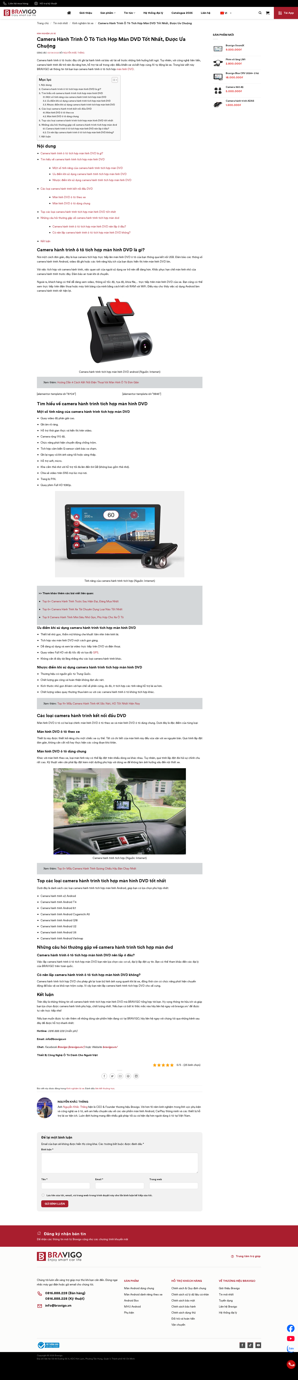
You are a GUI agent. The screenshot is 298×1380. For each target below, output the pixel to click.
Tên (44, 1179)
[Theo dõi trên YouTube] (258, 1345)
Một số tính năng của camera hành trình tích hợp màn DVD (76, 97)
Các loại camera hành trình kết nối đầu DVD (67, 108)
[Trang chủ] (69, 12)
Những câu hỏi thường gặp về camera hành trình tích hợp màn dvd (79, 125)
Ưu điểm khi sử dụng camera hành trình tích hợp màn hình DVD (79, 101)
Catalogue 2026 (182, 13)
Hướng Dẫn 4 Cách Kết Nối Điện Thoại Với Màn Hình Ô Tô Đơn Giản (98, 382)
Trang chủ (43, 23)
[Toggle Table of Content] (113, 80)
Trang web (155, 1179)
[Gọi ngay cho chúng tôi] (291, 1364)
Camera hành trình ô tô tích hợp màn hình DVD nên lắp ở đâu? (77, 128)
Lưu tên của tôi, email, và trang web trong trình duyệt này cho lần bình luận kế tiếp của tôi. (99, 1195)
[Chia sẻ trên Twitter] (112, 1076)
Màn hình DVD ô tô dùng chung (63, 116)
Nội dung (46, 85)
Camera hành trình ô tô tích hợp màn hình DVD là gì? (71, 89)
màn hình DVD (125, 69)
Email (99, 1179)
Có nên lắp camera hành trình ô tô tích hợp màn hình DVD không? (80, 132)
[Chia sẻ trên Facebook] (104, 1076)
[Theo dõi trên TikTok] (250, 1345)
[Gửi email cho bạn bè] (120, 1076)
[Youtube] (291, 1338)
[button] (260, 12)
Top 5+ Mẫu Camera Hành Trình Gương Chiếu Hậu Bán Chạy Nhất (96, 869)
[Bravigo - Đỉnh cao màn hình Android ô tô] (20, 13)
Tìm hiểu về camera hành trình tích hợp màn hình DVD (72, 93)
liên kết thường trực (105, 1088)
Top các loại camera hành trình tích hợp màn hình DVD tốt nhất (77, 120)
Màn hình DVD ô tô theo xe (60, 112)
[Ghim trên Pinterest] (128, 1076)
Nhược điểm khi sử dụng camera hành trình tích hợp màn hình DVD (81, 104)
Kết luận (46, 136)
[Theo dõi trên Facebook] (242, 1345)
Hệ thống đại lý (153, 13)
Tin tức (128, 13)
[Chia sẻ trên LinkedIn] (136, 1076)
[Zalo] (291, 1349)
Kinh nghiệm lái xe (82, 23)
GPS (95, 652)
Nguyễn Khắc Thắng (73, 52)
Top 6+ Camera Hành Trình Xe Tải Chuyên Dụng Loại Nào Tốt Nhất (82, 609)
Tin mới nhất (60, 23)
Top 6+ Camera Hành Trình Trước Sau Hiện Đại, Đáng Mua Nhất (80, 601)
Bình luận (47, 1149)
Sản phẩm (106, 13)
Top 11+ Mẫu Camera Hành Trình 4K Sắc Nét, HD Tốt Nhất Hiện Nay (98, 704)
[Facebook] (291, 1328)
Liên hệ (205, 13)
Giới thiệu (85, 13)
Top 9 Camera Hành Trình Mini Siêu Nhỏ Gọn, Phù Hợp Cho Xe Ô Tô (83, 617)
